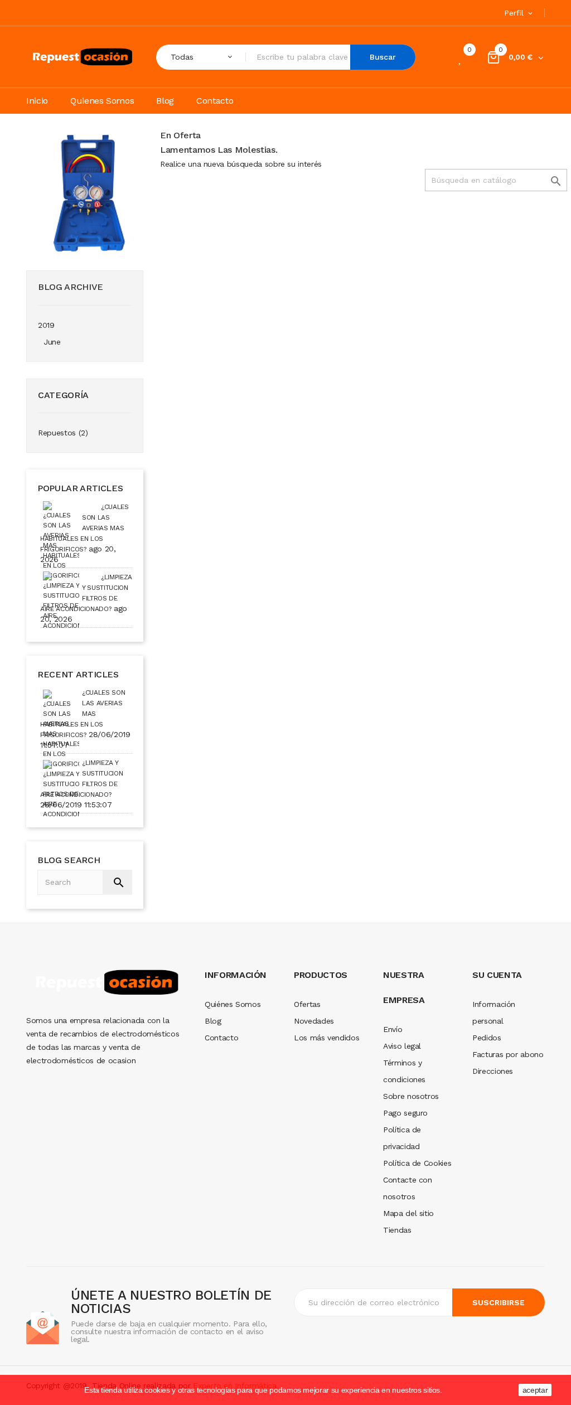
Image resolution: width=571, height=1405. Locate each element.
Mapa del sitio (408, 1213)
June (52, 341)
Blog (213, 1020)
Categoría (63, 395)
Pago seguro (405, 1112)
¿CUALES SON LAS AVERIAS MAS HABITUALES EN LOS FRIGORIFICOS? (84, 528)
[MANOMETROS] (84, 191)
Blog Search (68, 860)
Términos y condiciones (404, 1071)
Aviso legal (402, 1045)
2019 (46, 325)
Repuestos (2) (63, 432)
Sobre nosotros (411, 1096)
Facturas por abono (508, 1054)
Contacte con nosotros (407, 1188)
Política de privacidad (402, 1138)
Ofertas (307, 1004)
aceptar (535, 1389)
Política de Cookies (417, 1163)
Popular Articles (80, 488)
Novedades (314, 1020)
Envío (392, 1029)
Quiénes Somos (232, 1004)
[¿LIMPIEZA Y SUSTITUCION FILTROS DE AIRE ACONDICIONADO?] (61, 584)
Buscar (383, 56)
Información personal (493, 1012)
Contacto (221, 1037)
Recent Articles (78, 674)
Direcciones (492, 1071)
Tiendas (397, 1229)
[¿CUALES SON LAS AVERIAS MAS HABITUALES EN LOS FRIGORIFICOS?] (61, 513)
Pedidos (486, 1037)
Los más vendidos (326, 1037)
